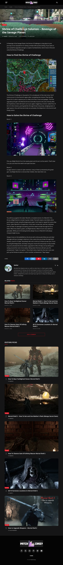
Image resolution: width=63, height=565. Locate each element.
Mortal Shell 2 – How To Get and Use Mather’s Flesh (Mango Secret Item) (45, 302)
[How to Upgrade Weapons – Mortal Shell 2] (31, 511)
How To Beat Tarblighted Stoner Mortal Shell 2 (15, 302)
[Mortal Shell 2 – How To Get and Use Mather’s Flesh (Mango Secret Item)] (45, 292)
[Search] (57, 2)
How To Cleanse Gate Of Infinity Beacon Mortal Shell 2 (16, 325)
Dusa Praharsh (13, 530)
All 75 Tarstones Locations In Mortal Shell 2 (45, 325)
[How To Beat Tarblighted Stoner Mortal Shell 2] (17, 292)
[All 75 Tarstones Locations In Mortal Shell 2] (45, 315)
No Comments (23, 36)
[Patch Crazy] (31, 2)
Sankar (5, 36)
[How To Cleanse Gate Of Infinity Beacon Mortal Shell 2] (17, 315)
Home (31, 555)
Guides (4, 24)
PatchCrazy (33, 559)
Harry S (11, 493)
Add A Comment (31, 334)
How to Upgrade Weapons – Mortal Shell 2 (22, 528)
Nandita (11, 381)
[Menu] (6, 2)
